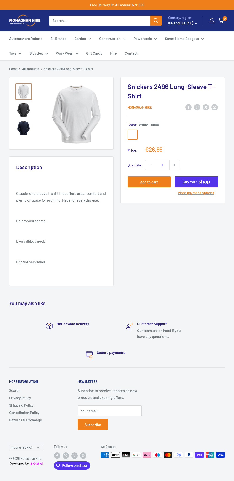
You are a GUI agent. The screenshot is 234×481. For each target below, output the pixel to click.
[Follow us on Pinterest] (83, 455)
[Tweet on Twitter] (206, 106)
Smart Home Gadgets (182, 38)
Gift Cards (94, 53)
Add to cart (149, 182)
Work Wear (64, 53)
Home (13, 69)
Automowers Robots (25, 38)
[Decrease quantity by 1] (150, 165)
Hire (113, 53)
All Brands (58, 38)
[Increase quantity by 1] (174, 165)
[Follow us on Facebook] (57, 455)
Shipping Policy (21, 405)
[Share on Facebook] (188, 106)
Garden (80, 38)
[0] (221, 20)
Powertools (142, 38)
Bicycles (36, 53)
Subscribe (93, 424)
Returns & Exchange (25, 420)
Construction (109, 38)
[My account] (212, 20)
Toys (12, 53)
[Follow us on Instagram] (74, 455)
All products (30, 69)
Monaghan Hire (140, 107)
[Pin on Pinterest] (197, 106)
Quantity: (135, 165)
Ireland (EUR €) (22, 447)
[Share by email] (214, 106)
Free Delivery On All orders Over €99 (117, 5)
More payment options (196, 192)
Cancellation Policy (24, 412)
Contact (131, 53)
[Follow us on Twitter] (66, 455)
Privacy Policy (20, 397)
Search (14, 390)
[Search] (156, 21)
